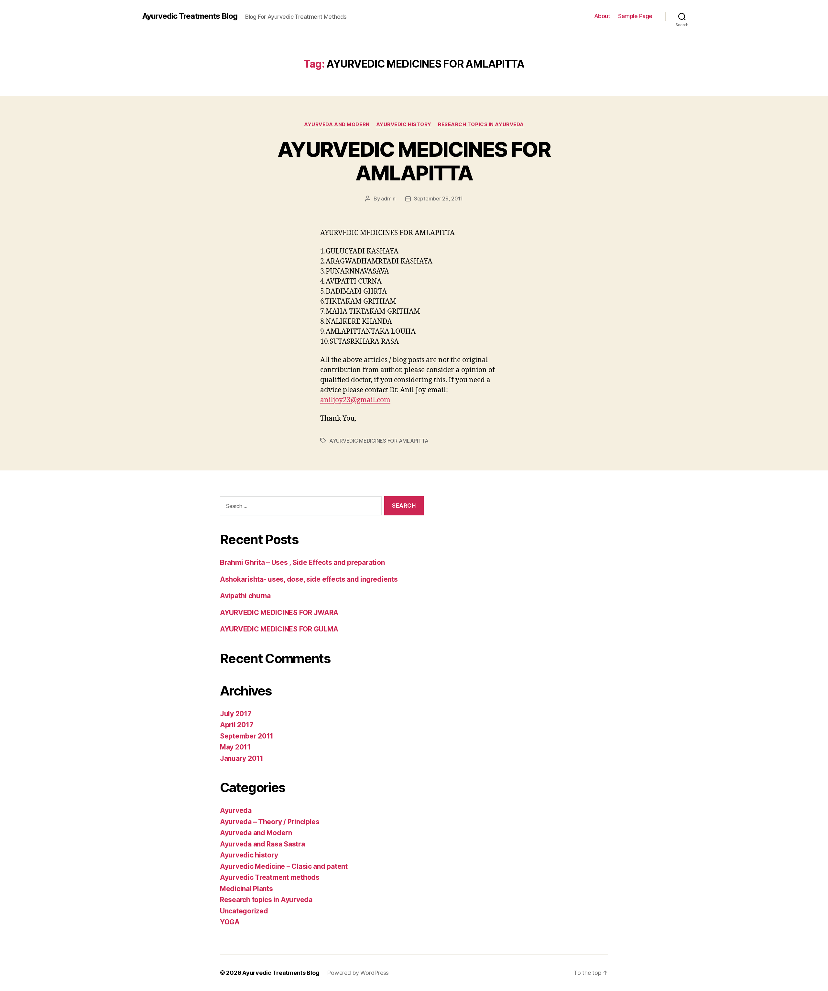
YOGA (230, 922)
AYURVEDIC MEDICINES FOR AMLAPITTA (414, 161)
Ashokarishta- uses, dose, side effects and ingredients (309, 579)
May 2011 (235, 747)
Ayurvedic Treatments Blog (189, 16)
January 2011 (241, 758)
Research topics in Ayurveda (481, 124)
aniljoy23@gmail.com (355, 400)
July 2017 (236, 714)
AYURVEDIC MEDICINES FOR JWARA (279, 613)
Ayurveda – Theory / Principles (270, 822)
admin (388, 198)
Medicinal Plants (246, 889)
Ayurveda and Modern (336, 124)
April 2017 (236, 725)
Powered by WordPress (358, 972)
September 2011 (246, 736)
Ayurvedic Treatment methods (270, 877)
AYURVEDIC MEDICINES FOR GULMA (279, 629)
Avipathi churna (245, 596)
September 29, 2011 (438, 198)
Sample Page (635, 16)
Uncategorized (244, 911)
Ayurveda (236, 810)
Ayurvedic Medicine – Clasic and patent (284, 866)
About (602, 16)
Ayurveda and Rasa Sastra (262, 844)
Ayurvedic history (403, 124)
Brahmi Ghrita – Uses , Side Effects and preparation (302, 562)
